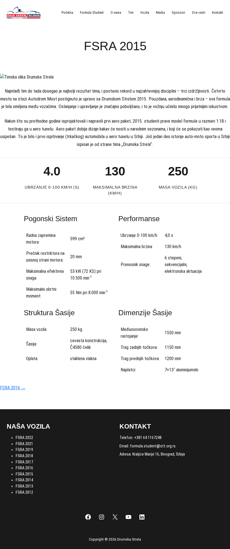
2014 (29, 480)
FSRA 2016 (24, 468)
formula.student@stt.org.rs (153, 446)
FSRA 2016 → (13, 387)
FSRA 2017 (24, 462)
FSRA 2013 (24, 486)
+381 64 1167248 (148, 437)
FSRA (20, 480)
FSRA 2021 (24, 444)
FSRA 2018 (24, 456)
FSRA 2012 (24, 492)
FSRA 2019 (24, 449)
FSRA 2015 (24, 474)
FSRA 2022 (24, 437)
